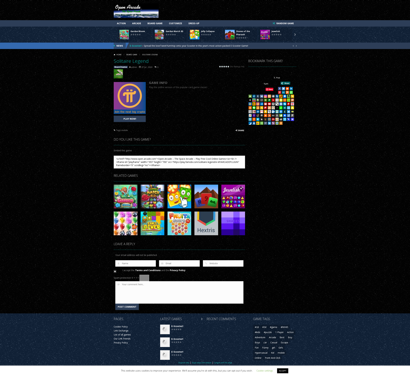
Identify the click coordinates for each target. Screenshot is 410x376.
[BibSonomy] (277, 107)
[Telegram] (288, 111)
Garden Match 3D (174, 31)
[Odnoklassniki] (250, 107)
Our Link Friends (122, 338)
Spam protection (122, 277)
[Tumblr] (257, 96)
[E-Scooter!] (165, 329)
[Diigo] (288, 115)
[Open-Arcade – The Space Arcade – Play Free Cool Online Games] (136, 10)
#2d (257, 327)
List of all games (122, 334)
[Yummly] (269, 115)
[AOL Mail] (273, 115)
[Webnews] (265, 104)
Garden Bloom (138, 31)
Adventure (260, 337)
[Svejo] (257, 104)
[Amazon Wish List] (292, 107)
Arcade (136, 23)
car (265, 342)
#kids (257, 332)
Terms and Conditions (148, 270)
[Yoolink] (277, 123)
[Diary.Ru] (254, 111)
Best (282, 337)
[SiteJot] (254, 104)
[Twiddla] (277, 104)
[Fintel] (269, 100)
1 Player (279, 332)
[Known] (281, 100)
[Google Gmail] (261, 111)
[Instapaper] (277, 100)
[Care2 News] (281, 115)
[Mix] (287, 92)
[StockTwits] (265, 123)
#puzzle (268, 332)
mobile (124, 130)
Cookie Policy (121, 326)
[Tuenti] (261, 104)
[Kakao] (265, 111)
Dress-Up (194, 23)
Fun (257, 347)
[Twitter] (283, 88)
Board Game (155, 23)
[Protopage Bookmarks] (292, 119)
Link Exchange (121, 330)
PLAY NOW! (129, 118)
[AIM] (281, 107)
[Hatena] (257, 119)
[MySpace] (281, 119)
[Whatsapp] (291, 92)
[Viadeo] (257, 115)
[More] (281, 123)
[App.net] (277, 115)
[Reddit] (287, 88)
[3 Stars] (224, 66)
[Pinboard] (288, 119)
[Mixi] (277, 119)
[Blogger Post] (269, 96)
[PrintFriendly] (277, 111)
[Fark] (292, 115)
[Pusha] (250, 123)
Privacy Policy (177, 270)
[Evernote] (288, 96)
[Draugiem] (269, 107)
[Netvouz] (288, 100)
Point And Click (272, 357)
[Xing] (284, 107)
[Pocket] (292, 104)
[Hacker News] (254, 119)
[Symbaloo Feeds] (281, 104)
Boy (290, 337)
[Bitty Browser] (250, 111)
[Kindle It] (265, 119)
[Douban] (265, 100)
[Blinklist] (273, 96)
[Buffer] (250, 100)
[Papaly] (284, 119)
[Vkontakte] (261, 96)
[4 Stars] (226, 66)
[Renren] (254, 123)
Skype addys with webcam (201, 363)
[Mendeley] (273, 119)
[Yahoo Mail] (254, 115)
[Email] (250, 96)
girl (273, 347)
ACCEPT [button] (282, 370)
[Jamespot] (257, 107)
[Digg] (254, 96)
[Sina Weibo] (257, 123)
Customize (175, 23)
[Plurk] (292, 100)
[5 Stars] (228, 66)
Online (258, 357)
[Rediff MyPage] (288, 104)
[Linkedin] (291, 88)
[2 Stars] (222, 66)
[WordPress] (273, 104)
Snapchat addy (183, 363)
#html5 (284, 327)
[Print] (265, 115)
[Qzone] (250, 104)
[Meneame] (284, 100)
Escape (284, 342)
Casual (273, 342)
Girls (281, 347)
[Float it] (288, 107)
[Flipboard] (265, 107)
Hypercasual (261, 352)
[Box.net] (277, 96)
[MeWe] (283, 92)
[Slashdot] (284, 111)
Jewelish (275, 31)
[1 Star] (220, 66)
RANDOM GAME (285, 23)
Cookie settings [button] (264, 370)
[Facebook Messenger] (284, 96)
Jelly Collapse (208, 31)
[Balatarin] (254, 100)
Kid (272, 352)
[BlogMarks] (257, 100)
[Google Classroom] (261, 107)
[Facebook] (279, 88)
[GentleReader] (250, 119)
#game (273, 327)
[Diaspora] (284, 115)
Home (119, 54)
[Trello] (269, 123)
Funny (265, 347)
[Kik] (261, 119)
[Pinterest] (279, 92)
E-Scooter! (136, 45)
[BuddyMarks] (281, 96)
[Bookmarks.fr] (273, 107)
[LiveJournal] (269, 111)
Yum (266, 83)
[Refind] (281, 111)
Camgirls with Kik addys (223, 363)
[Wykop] (250, 115)
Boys (257, 342)
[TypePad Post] (292, 111)
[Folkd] (257, 111)
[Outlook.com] (273, 111)
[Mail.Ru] (269, 119)
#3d (264, 327)
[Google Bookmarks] (273, 100)
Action (121, 23)
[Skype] (284, 104)
